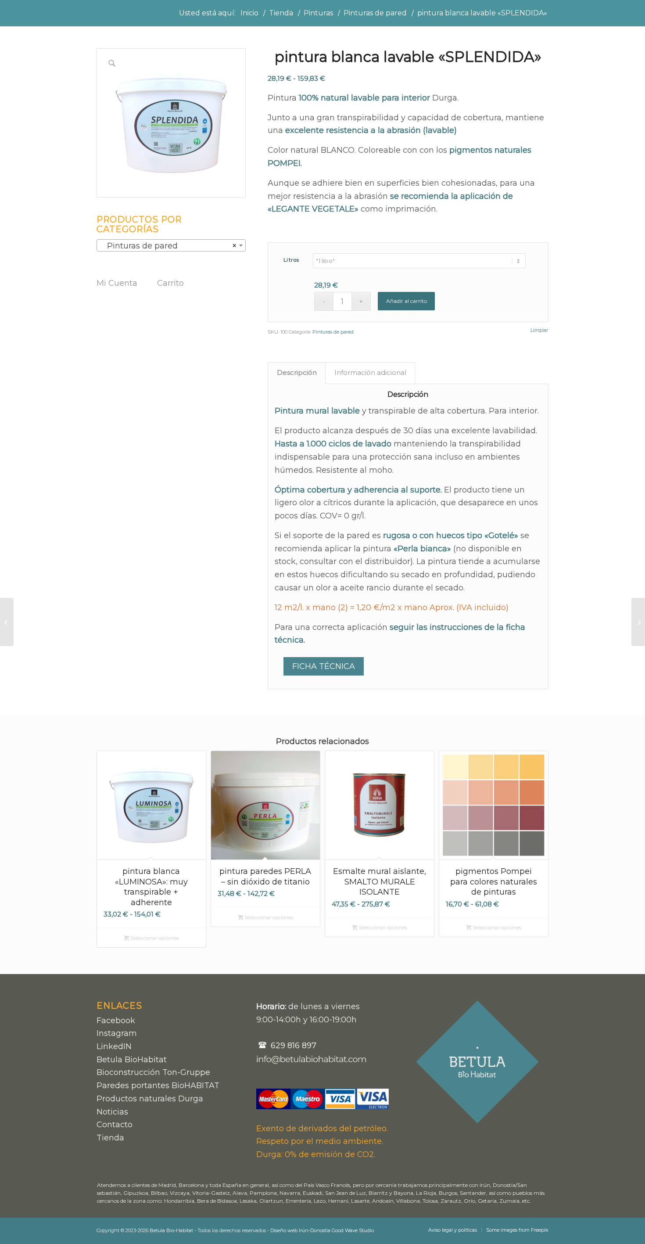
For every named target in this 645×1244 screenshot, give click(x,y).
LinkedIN (114, 1046)
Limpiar (539, 330)
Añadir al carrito (406, 301)
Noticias (112, 1112)
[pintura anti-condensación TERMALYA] (638, 622)
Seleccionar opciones (154, 938)
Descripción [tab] (297, 373)
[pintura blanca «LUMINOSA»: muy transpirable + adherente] (7, 622)
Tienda (110, 1138)
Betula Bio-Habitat (171, 1230)
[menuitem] (452, 1230)
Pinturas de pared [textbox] (168, 246)
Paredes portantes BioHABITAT (158, 1085)
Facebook (116, 1020)
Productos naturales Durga (150, 1099)
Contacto (115, 1124)
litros (291, 260)
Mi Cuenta (117, 283)
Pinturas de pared (333, 332)
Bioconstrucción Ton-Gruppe (153, 1072)
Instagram (117, 1033)
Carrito (170, 283)
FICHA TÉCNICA (323, 666)
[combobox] (171, 245)
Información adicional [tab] (370, 373)
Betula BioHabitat (132, 1059)
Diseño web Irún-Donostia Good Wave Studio (322, 1230)
